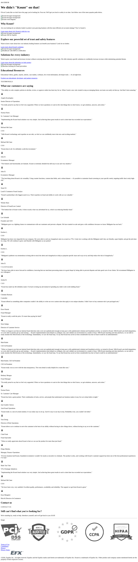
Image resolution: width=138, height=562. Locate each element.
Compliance (4, 546)
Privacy (3, 548)
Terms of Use (5, 544)
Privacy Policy (5, 550)
